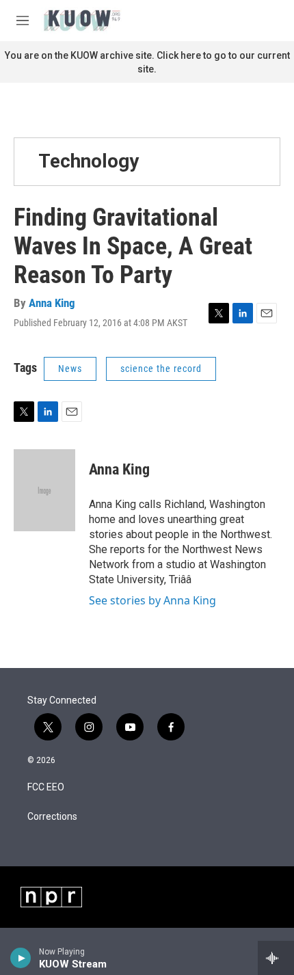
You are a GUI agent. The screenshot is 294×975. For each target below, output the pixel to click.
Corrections (52, 817)
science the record (161, 368)
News (70, 368)
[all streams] (276, 958)
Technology (88, 161)
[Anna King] (44, 490)
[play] (20, 958)
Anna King (52, 303)
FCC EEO (45, 787)
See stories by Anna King (152, 600)
